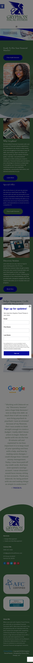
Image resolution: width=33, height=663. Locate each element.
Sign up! (16, 353)
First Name (7, 327)
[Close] (30, 306)
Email (5, 318)
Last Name (7, 335)
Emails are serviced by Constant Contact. (12, 348)
